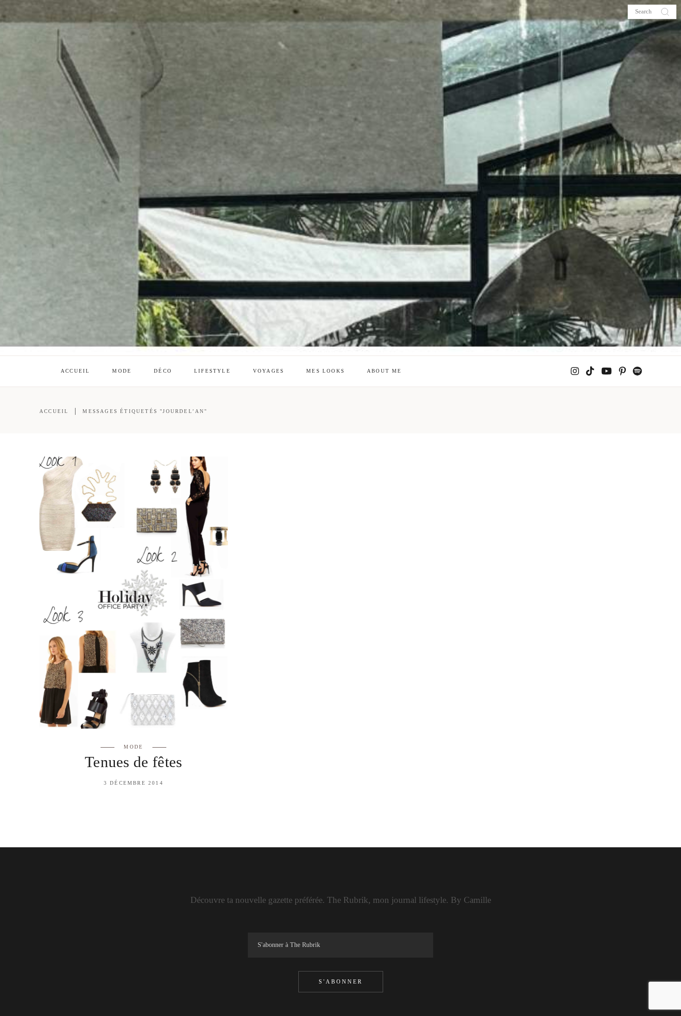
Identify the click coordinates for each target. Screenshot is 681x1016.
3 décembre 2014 (134, 783)
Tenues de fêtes (134, 762)
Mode (133, 746)
